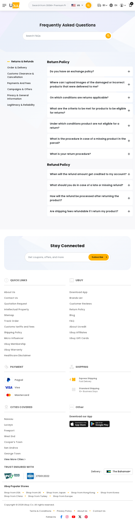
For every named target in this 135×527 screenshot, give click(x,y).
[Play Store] (100, 425)
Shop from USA (12, 492)
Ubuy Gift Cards (79, 338)
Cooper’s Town (13, 442)
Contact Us (11, 298)
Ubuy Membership (15, 344)
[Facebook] (61, 517)
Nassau (8, 419)
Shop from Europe (63, 496)
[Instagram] (67, 517)
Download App (78, 292)
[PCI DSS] (12, 476)
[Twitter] (80, 517)
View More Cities (14, 459)
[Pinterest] (86, 517)
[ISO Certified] (37, 475)
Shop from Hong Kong (83, 492)
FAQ (71, 321)
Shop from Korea (110, 492)
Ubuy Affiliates (78, 332)
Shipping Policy (13, 332)
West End (9, 436)
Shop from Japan (56, 492)
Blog (72, 315)
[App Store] (79, 425)
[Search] (88, 5)
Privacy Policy (64, 511)
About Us (9, 292)
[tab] (25, 61)
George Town (12, 453)
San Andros (11, 447)
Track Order (11, 321)
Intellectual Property (16, 309)
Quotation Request (15, 303)
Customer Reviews (80, 303)
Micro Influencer (14, 338)
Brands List (75, 298)
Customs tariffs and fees (19, 326)
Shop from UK (33, 492)
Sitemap (9, 315)
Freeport (9, 430)
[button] (102, 5)
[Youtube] (73, 517)
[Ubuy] (14, 5)
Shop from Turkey (37, 496)
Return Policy (77, 309)
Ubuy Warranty (13, 349)
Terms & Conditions (40, 511)
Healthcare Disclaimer (17, 355)
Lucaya (8, 424)
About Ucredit (77, 326)
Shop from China (13, 496)
